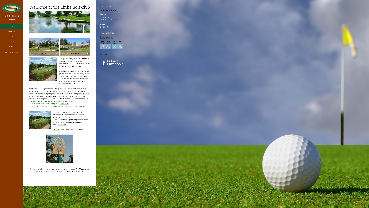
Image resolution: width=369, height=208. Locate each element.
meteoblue (103, 54)
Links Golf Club (11, 16)
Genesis (16, 53)
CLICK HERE (64, 104)
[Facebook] (111, 65)
